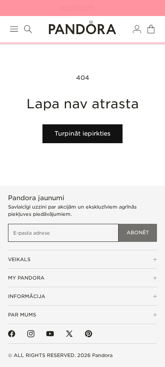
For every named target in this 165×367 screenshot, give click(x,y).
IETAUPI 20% (78, 8)
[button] (14, 29)
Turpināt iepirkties (82, 133)
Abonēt (138, 232)
